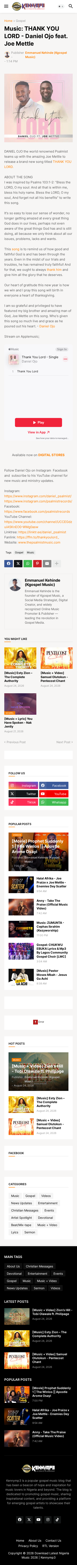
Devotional (45, 1217)
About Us (13, 1266)
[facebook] (19, 1519)
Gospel (20, 20)
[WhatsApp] (28, 563)
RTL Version (50, 1546)
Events (49, 1210)
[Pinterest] (37, 563)
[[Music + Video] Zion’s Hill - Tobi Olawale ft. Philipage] (17, 1316)
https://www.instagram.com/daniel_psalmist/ (37, 496)
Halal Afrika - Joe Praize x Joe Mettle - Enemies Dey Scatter (52, 882)
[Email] (47, 563)
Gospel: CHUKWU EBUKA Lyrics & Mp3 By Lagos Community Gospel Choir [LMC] (52, 950)
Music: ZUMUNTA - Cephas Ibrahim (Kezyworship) (50, 926)
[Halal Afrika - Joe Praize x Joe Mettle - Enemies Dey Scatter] (21, 884)
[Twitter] (18, 563)
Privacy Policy (28, 1546)
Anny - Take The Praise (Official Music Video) (52, 904)
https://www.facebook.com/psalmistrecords (37, 511)
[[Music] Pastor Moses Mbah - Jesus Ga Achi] (21, 977)
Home (8, 20)
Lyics (14, 1232)
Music (30, 552)
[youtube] (38, 1519)
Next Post (63, 742)
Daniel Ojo (47, 326)
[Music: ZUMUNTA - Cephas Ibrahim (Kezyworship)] (21, 929)
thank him (54, 270)
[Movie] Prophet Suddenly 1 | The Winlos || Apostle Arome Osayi (51, 1391)
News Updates (21, 1203)
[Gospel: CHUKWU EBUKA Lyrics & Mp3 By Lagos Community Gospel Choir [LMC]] (21, 951)
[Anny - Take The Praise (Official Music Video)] (21, 907)
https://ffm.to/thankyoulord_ (38, 537)
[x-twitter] (29, 1519)
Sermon (29, 1232)
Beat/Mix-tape (21, 1225)
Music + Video (47, 1225)
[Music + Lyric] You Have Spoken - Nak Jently (18, 722)
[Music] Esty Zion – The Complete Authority (18, 676)
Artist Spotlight (21, 1217)
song (15, 249)
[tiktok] (57, 1519)
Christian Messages (24, 1210)
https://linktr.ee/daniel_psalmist (42, 532)
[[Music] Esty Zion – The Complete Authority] (21, 1104)
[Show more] (56, 563)
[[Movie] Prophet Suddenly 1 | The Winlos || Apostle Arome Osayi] (17, 1394)
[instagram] (48, 1519)
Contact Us (53, 1540)
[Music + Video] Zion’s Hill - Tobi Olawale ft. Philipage (52, 1312)
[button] (6, 6)
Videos (46, 1196)
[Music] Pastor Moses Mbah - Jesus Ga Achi (52, 974)
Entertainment (48, 1203)
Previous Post (16, 742)
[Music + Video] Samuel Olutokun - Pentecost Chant (54, 676)
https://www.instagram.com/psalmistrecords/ (38, 501)
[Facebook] (8, 563)
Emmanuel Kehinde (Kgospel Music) (42, 582)
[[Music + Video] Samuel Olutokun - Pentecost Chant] (21, 1126)
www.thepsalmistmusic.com (39, 542)
